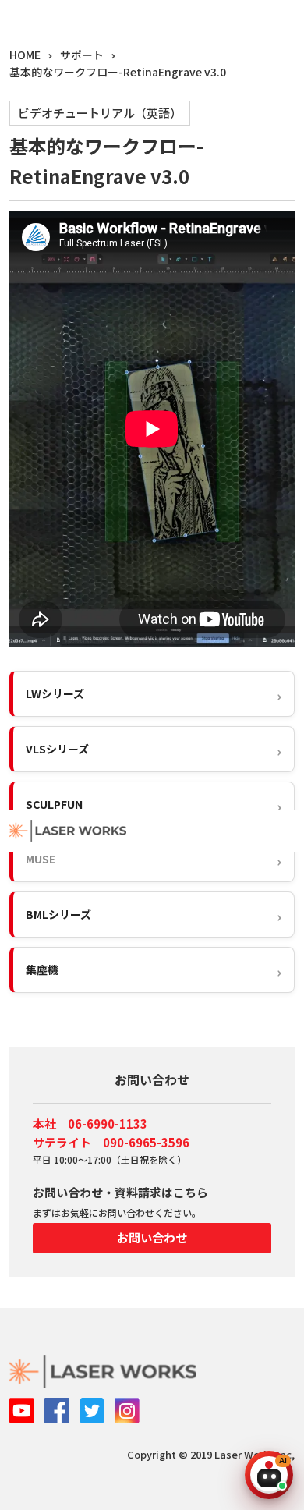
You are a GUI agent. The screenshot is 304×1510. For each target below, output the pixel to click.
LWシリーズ (55, 693)
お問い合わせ (152, 1237)
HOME (25, 54)
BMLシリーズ (58, 914)
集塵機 (42, 969)
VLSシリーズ (57, 749)
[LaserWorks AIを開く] (269, 1475)
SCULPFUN (54, 804)
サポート (82, 54)
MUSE (40, 859)
